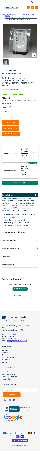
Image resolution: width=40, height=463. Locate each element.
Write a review (20, 289)
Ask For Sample (11, 134)
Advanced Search (8, 357)
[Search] (29, 7)
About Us (5, 353)
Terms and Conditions (9, 377)
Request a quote (10, 128)
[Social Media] (17, 409)
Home (3, 14)
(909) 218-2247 (9, 336)
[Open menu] (3, 7)
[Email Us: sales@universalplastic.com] (36, 2)
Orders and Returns (8, 374)
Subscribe (12, 395)
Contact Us (6, 360)
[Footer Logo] (14, 318)
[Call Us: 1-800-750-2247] (33, 2)
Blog (3, 355)
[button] (6, 89)
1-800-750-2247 (10, 334)
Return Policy (6, 379)
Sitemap (5, 350)
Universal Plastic (22, 446)
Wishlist (4, 362)
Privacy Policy (6, 372)
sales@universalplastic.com (17, 341)
